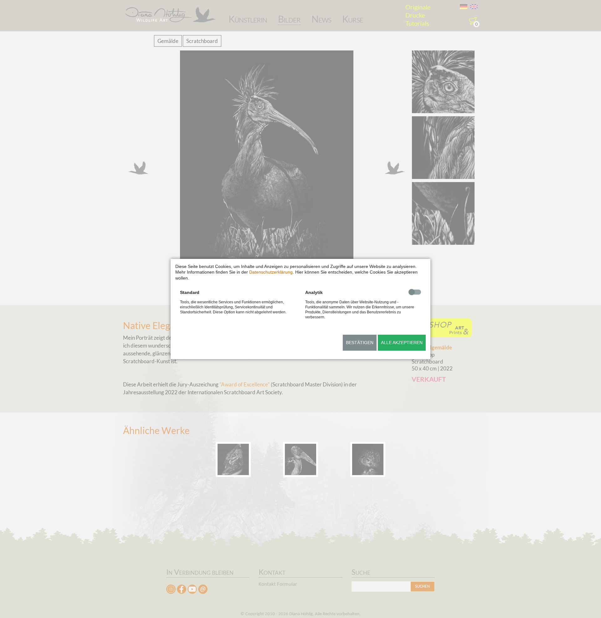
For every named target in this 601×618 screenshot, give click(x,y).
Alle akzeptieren (402, 342)
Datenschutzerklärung (271, 272)
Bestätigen (359, 342)
